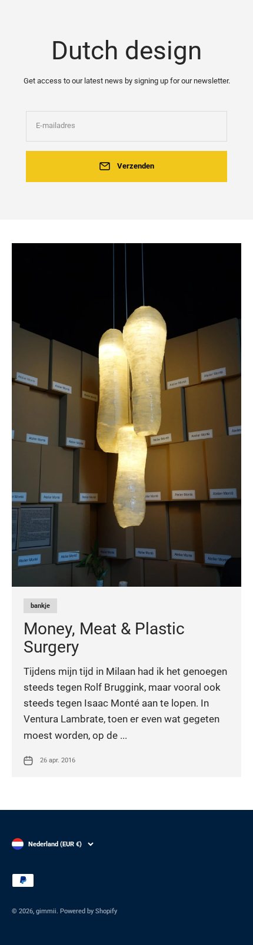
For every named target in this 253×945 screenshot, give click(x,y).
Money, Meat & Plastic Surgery (104, 638)
